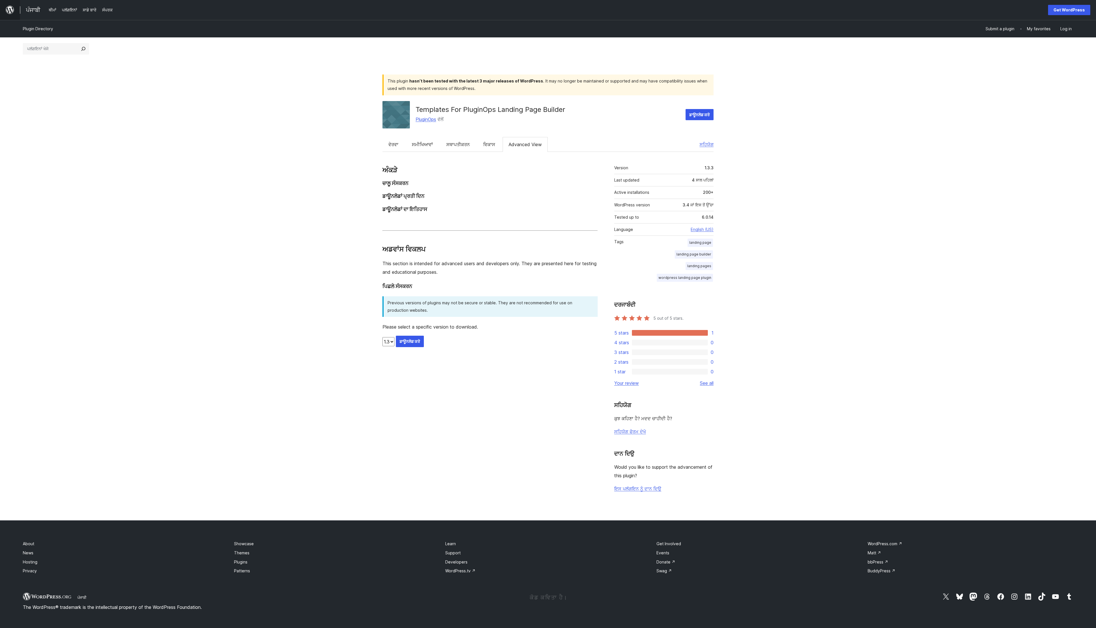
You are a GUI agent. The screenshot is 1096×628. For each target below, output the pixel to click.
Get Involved (668, 543)
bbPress (878, 561)
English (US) (702, 229)
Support (453, 552)
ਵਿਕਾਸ (489, 144)
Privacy (30, 570)
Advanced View (525, 144)
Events (662, 552)
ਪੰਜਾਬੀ (81, 597)
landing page (700, 242)
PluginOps (426, 119)
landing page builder (693, 254)
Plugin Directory (38, 28)
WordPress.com (885, 543)
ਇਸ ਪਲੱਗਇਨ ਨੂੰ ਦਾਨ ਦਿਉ (637, 489)
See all (707, 383)
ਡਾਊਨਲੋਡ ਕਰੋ (699, 114)
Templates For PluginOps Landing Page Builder (490, 109)
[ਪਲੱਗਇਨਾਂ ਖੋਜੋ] (83, 49)
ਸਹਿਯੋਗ (707, 144)
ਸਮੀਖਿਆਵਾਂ (422, 144)
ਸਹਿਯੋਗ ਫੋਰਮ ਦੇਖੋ (630, 431)
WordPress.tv (460, 570)
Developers (456, 561)
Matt (874, 552)
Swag (664, 570)
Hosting (30, 561)
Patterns (242, 570)
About (28, 543)
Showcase (244, 543)
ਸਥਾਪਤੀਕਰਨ (458, 144)
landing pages (699, 266)
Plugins (240, 561)
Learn (450, 543)
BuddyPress (881, 570)
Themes (241, 552)
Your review (626, 383)
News (28, 552)
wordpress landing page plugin (684, 277)
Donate (665, 561)
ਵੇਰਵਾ (393, 144)
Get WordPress (1069, 9)
